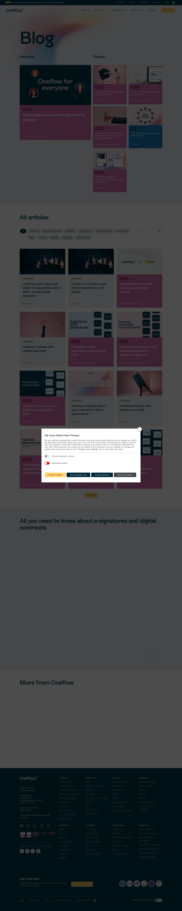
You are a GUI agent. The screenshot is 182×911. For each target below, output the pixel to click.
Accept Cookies (55, 475)
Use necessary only (78, 475)
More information (125, 475)
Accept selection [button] (102, 475)
